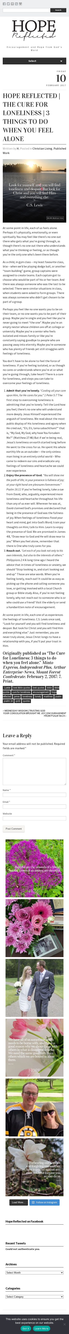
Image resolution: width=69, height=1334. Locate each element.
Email (6, 801)
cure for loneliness (21, 692)
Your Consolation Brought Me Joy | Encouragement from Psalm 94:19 (34, 714)
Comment (9, 755)
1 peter (7, 687)
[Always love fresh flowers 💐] (34, 928)
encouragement (41, 692)
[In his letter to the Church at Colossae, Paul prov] (34, 1167)
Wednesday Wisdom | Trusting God (24, 710)
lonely (38, 696)
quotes (26, 701)
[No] (64, 1324)
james (17, 696)
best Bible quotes (21, 687)
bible (49, 687)
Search (58, 10)
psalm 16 (8, 701)
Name (7, 790)
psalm (58, 696)
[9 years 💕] (34, 988)
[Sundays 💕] (34, 1107)
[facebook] (4, 4)
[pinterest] (12, 4)
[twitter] (8, 4)
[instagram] (20, 4)
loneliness (27, 696)
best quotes (38, 687)
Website (7, 813)
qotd (17, 701)
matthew (48, 696)
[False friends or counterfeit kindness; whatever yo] (34, 868)
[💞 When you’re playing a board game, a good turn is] (34, 1048)
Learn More (42, 1328)
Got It (25, 1328)
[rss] (16, 4)
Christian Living (42, 148)
